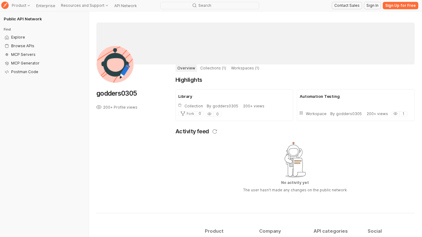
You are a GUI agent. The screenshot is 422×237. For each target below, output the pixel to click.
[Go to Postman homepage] (5, 6)
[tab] (186, 68)
